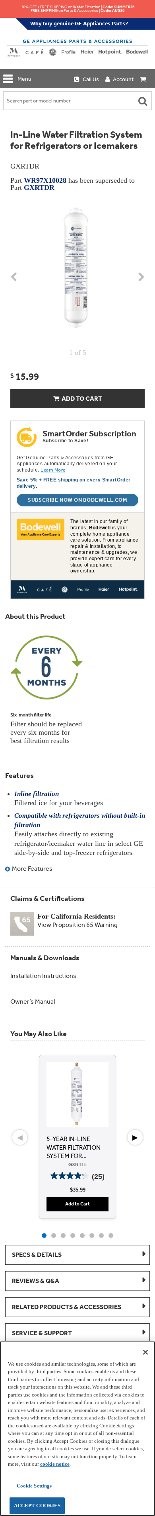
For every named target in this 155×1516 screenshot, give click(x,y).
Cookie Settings (34, 1486)
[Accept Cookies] (145, 1352)
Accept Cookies (37, 1505)
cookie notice (55, 1464)
